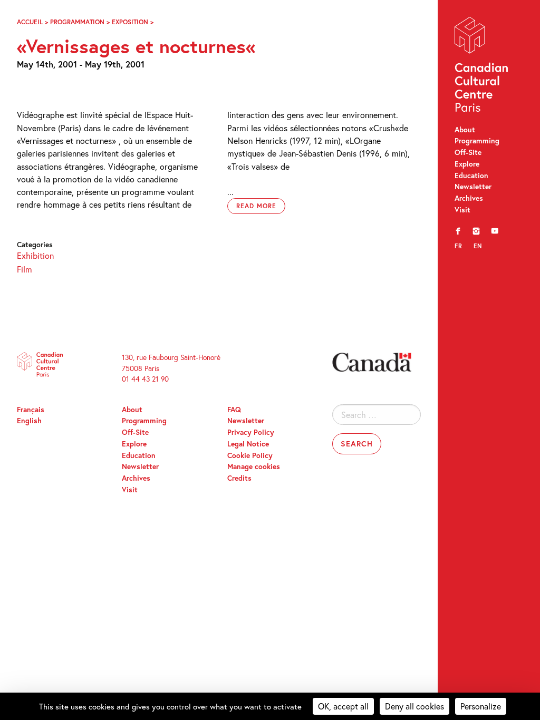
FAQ (234, 409)
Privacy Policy (250, 432)
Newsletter (473, 186)
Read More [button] (256, 206)
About (465, 129)
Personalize (480, 706)
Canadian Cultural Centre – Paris (482, 66)
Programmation (77, 21)
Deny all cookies (414, 706)
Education (471, 175)
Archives (469, 198)
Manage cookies (253, 466)
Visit (462, 210)
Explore (467, 164)
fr (458, 246)
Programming (477, 140)
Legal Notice (248, 444)
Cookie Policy (250, 455)
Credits (239, 478)
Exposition (130, 21)
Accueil (30, 21)
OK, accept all (343, 706)
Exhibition (35, 255)
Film (24, 269)
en (478, 246)
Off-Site (468, 152)
